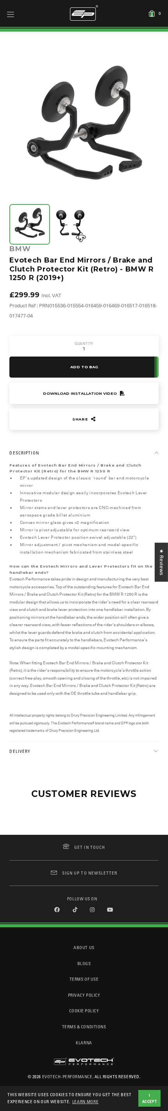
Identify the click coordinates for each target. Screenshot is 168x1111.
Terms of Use (84, 978)
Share (80, 419)
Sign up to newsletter (89, 872)
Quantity (84, 343)
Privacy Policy (84, 994)
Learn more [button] (85, 1101)
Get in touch (89, 847)
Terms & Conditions (84, 1026)
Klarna (84, 1042)
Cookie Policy (84, 1010)
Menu (10, 14)
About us (83, 947)
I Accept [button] (149, 1098)
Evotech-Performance (67, 1076)
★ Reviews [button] (161, 562)
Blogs (84, 963)
